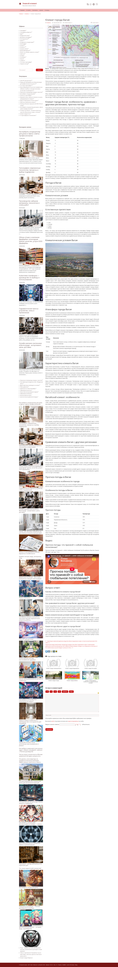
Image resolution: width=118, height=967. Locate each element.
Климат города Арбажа (72, 680)
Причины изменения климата (27, 102)
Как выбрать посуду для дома (27, 93)
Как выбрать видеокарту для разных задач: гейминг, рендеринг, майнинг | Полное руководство (30, 749)
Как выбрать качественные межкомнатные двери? (28, 700)
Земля (22, 40)
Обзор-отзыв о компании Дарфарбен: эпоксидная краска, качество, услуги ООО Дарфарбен (30, 240)
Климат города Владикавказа (72, 668)
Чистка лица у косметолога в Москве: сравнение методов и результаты (31, 755)
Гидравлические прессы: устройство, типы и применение (29, 310)
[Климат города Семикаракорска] (53, 663)
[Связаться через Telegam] (94, 4)
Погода (22, 55)
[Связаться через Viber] (97, 4)
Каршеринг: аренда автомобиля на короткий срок (30, 864)
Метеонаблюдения (25, 50)
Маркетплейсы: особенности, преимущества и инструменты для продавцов (30, 721)
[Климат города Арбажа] (72, 675)
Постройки (23, 57)
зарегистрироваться (73, 721)
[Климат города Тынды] (53, 675)
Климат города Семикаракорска (53, 668)
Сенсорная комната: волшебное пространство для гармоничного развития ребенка (29, 618)
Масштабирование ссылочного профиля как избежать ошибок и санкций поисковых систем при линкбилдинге (31, 88)
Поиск (39, 70)
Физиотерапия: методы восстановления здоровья (27, 659)
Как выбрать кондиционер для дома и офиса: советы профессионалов (29, 134)
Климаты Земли (24, 48)
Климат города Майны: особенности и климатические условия (90, 682)
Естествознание (24, 39)
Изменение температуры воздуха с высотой (31, 92)
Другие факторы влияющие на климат (29, 385)
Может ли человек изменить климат (29, 52)
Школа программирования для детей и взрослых (31, 679)
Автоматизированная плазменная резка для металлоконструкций (30, 782)
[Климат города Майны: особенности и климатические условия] (90, 675)
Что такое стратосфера (26, 62)
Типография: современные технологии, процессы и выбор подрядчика (29, 170)
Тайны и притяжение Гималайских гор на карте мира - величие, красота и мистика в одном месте (31, 954)
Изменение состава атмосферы (28, 388)
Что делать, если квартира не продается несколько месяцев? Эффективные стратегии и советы (30, 760)
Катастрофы (23, 44)
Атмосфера (23, 30)
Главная (21, 13)
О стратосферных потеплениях (28, 115)
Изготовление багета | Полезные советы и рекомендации (29, 844)
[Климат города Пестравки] (90, 663)
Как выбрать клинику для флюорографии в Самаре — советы (30, 823)
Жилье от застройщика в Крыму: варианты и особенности (29, 552)
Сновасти (22, 60)
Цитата (65, 691)
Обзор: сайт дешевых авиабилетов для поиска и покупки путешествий (30, 532)
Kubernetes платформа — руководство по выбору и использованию (29, 277)
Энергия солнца (24, 63)
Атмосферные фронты (26, 32)
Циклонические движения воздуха (29, 397)
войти (53, 721)
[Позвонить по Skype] (88, 4)
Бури (21, 34)
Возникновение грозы (25, 395)
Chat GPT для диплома (25, 80)
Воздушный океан (25, 35)
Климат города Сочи (25, 113)
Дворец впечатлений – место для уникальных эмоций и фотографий (30, 578)
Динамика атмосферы (26, 37)
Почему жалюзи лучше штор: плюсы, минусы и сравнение (31, 802)
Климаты (27, 13)
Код (71, 691)
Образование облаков (25, 393)
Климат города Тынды (53, 680)
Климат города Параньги (26, 957)
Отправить (49, 729)
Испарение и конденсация (27, 42)
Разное (22, 58)
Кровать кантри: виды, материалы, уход (30, 557)
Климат (22, 45)
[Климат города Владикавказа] (72, 663)
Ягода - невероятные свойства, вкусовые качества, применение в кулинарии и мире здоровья (31, 949)
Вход (76, 964)
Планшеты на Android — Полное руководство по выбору (29, 907)
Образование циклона (25, 390)
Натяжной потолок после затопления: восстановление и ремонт (29, 743)
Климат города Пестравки (91, 668)
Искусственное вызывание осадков (29, 392)
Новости (23, 53)
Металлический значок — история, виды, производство (30, 928)
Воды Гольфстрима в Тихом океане (29, 100)
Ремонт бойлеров (24, 598)
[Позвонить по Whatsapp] (91, 4)
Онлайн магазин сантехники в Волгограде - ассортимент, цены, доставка (30, 345)
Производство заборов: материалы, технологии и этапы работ (29, 203)
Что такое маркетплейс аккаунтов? (30, 868)
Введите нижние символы (52, 724)
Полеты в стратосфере (25, 95)
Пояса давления (24, 387)
